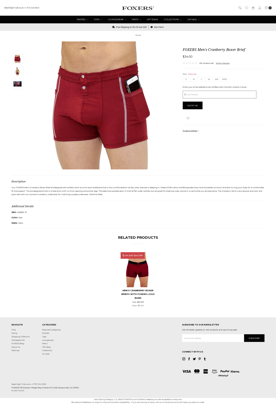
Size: (189, 74)
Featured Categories (51, 329)
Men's (135, 19)
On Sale (192, 19)
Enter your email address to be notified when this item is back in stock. (215, 87)
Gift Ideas (152, 19)
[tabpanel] (138, 280)
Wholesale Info (18, 340)
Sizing (14, 333)
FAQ (14, 329)
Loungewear (116, 19)
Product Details (190, 130)
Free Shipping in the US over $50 (131, 27)
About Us (16, 347)
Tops (97, 19)
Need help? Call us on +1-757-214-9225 (21, 7)
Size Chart (158, 27)
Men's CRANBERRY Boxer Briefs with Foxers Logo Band (138, 294)
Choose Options (138, 273)
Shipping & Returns (21, 336)
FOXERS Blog (18, 343)
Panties (81, 19)
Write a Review (223, 63)
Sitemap (15, 350)
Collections (172, 19)
